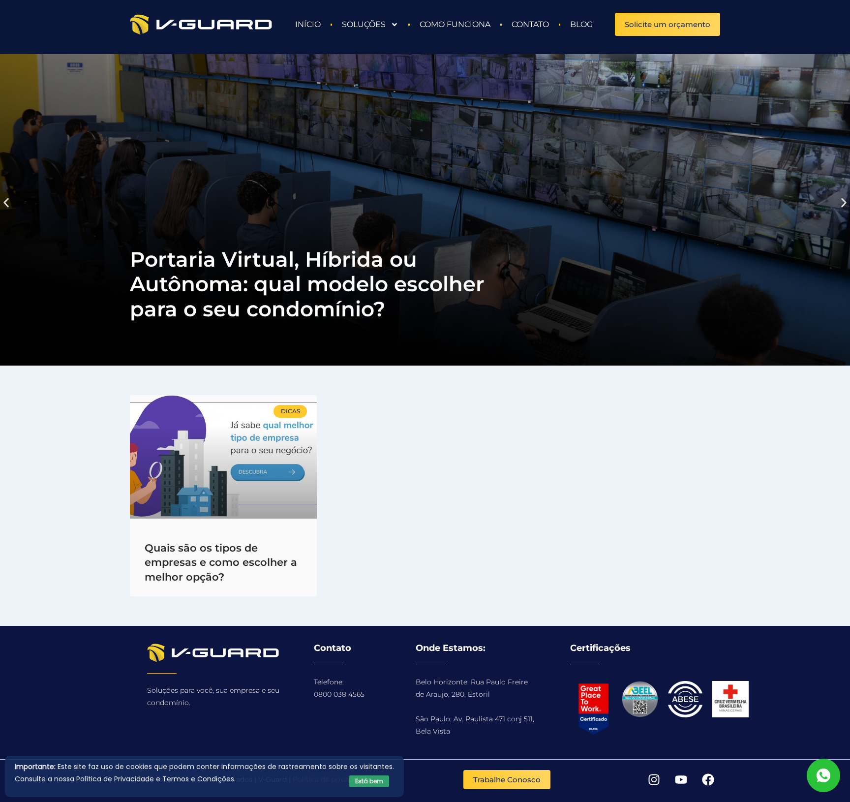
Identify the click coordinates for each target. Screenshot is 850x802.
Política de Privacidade (115, 779)
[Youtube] (680, 780)
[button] (6, 202)
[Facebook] (708, 780)
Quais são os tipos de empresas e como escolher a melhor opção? (221, 562)
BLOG (581, 24)
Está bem (369, 781)
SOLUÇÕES (364, 24)
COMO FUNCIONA (455, 24)
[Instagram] (653, 780)
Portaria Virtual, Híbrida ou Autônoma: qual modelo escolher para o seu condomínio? (307, 284)
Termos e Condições (198, 779)
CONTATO (530, 24)
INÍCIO (308, 24)
